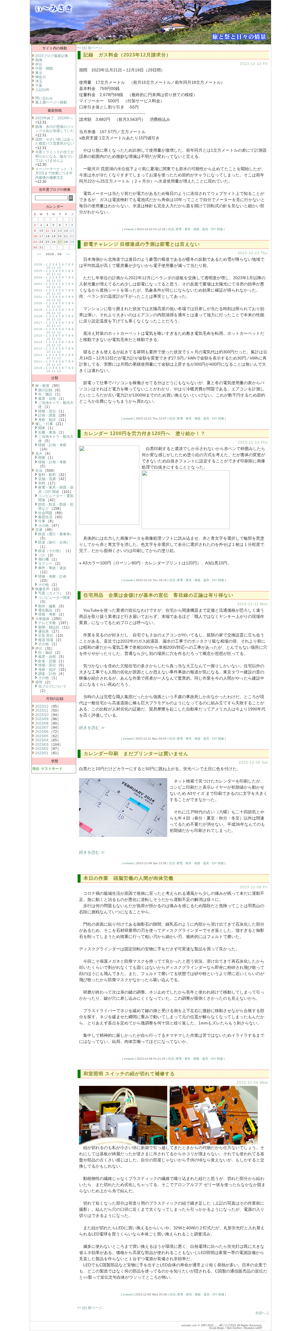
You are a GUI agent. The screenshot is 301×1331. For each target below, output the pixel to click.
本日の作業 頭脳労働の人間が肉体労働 (128, 878)
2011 (38, 361)
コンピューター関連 (54, 598)
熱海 (38, 60)
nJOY (258, 1328)
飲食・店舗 (47, 661)
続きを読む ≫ (92, 727)
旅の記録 (45, 390)
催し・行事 (44, 424)
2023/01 (42, 753)
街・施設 (45, 394)
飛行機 (43, 559)
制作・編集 (47, 606)
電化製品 (45, 610)
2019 (38, 309)
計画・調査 (47, 415)
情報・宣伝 (47, 411)
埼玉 (38, 81)
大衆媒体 (42, 619)
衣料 (41, 483)
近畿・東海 (47, 432)
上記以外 (42, 90)
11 (54, 267)
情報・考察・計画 (52, 576)
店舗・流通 (47, 479)
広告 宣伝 (45, 635)
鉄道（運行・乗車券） (55, 534)
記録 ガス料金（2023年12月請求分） (129, 54)
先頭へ (260, 1313)
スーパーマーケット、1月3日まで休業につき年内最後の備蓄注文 (54, 173)
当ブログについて (52, 686)
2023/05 (42, 736)
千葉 (38, 85)
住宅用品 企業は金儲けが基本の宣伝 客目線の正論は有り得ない (158, 595)
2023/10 (42, 715)
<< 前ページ (89, 48)
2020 (38, 303)
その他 (43, 526)
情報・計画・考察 (52, 445)
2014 (38, 342)
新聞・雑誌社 (48, 627)
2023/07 (42, 727)
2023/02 (42, 749)
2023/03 (42, 745)
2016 (38, 329)
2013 (38, 348)
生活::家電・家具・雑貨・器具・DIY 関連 (195, 229)
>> (68, 254)
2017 (38, 322)
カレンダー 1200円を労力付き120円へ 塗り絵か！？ (144, 433)
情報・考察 (47, 614)
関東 (41, 428)
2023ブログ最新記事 (51, 56)
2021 (38, 296)
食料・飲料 (47, 475)
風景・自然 (47, 399)
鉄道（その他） (50, 551)
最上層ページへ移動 (51, 102)
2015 (38, 335)
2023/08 (42, 723)
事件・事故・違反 (52, 568)
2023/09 (42, 719)
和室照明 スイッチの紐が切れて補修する (129, 1073)
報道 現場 (45, 640)
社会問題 (45, 513)
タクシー (45, 563)
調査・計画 (47, 674)
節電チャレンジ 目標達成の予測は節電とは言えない (141, 244)
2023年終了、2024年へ (54, 118)
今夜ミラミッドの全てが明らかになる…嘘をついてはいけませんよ (54, 156)
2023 (38, 283)
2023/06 (42, 732)
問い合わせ (44, 98)
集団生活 (45, 517)
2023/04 (42, 740)
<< (39, 254)
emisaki (129, 229)
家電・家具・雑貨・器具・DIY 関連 (55, 489)
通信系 (43, 631)
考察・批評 (47, 420)
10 (48, 267)
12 (59, 267)
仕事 (41, 521)
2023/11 (42, 710)
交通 (38, 530)
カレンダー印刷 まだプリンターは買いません (135, 753)
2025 (38, 270)
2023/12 (42, 706)
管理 (38, 682)
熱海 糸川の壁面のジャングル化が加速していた (54, 129)
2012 (38, 355)
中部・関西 (44, 68)
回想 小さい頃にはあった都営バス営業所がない (54, 141)
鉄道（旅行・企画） (54, 542)
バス (41, 555)
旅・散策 (42, 386)
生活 (38, 471)
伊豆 (38, 64)
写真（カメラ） (50, 593)
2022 (38, 290)
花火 (38, 454)
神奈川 (40, 77)
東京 (38, 73)
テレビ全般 (47, 623)
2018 (38, 316)
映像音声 (42, 589)
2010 (38, 367)
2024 (38, 277)
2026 (38, 264)
